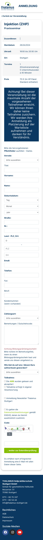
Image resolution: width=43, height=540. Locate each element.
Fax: (6, 281)
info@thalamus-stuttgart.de (14, 503)
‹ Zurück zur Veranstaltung (13, 16)
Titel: (6, 165)
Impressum (7, 520)
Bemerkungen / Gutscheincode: (18, 323)
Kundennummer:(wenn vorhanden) (12, 302)
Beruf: (6, 291)
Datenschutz (8, 517)
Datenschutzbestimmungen (16, 412)
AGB (4, 514)
